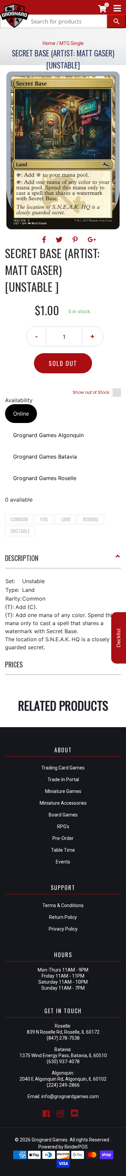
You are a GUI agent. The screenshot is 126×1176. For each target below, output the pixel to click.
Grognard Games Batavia (45, 456)
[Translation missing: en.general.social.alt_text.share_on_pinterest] (76, 240)
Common (19, 519)
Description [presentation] (21, 558)
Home (49, 43)
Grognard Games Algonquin (48, 435)
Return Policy (63, 917)
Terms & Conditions (63, 905)
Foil (44, 519)
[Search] (116, 21)
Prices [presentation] (14, 664)
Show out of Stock (91, 392)
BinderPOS (76, 1146)
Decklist (118, 637)
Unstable (20, 530)
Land (66, 519)
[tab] (63, 560)
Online (21, 413)
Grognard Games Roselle (44, 478)
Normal (91, 519)
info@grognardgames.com (70, 1096)
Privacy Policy (63, 929)
